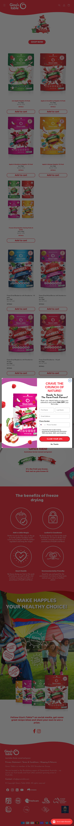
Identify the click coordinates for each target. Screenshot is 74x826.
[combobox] (42, 425)
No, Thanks (54, 444)
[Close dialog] (69, 380)
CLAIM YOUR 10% (54, 439)
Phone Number (44, 421)
